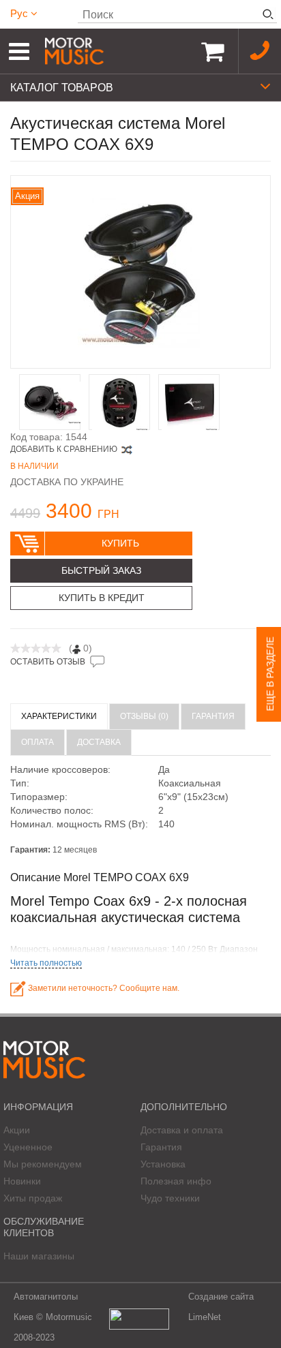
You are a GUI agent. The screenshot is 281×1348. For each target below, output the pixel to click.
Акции (16, 1129)
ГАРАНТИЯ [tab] (213, 716)
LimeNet (204, 1317)
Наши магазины (38, 1256)
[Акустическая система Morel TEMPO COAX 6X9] (140, 272)
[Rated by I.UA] (139, 1318)
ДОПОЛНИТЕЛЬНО (183, 1106)
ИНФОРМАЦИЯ (38, 1106)
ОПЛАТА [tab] (37, 742)
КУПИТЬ (120, 543)
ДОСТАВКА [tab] (99, 742)
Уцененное (28, 1147)
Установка (163, 1164)
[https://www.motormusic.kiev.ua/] (115, 51)
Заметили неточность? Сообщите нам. (102, 988)
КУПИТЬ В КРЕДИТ (102, 597)
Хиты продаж (32, 1198)
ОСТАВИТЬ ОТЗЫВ (47, 662)
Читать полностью (46, 963)
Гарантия (161, 1147)
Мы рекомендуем (42, 1164)
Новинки (22, 1181)
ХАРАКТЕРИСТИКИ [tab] (59, 716)
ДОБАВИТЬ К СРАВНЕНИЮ (63, 449)
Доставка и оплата (181, 1129)
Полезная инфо (175, 1181)
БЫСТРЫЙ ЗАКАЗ (101, 570)
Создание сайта (221, 1296)
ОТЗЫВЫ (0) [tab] (144, 716)
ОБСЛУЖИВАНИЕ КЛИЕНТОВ (43, 1227)
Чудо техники (170, 1198)
